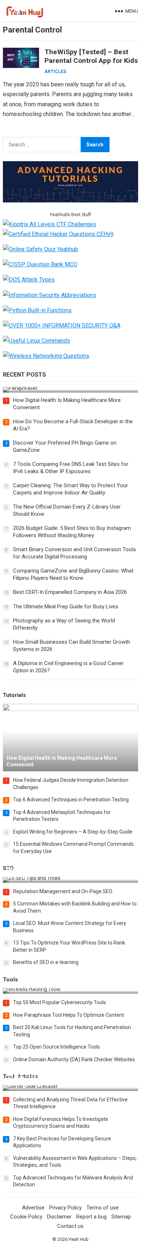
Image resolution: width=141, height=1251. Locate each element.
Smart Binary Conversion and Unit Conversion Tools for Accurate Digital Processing (74, 553)
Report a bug (91, 1216)
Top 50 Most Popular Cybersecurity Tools (59, 1002)
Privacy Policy (65, 1207)
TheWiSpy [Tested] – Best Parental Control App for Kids (91, 56)
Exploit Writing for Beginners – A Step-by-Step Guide (72, 832)
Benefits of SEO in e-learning (45, 962)
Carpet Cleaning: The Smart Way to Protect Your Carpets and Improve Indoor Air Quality (70, 489)
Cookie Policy (26, 1216)
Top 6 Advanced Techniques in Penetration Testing (71, 799)
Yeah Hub (79, 1239)
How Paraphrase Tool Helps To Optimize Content (68, 1015)
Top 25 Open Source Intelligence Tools (56, 1047)
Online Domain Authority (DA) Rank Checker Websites (74, 1059)
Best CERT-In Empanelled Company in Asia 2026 (70, 592)
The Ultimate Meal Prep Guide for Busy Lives (65, 606)
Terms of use (102, 1207)
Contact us (70, 1226)
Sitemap (121, 1216)
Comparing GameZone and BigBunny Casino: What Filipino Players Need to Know (73, 574)
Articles (55, 71)
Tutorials (14, 695)
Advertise (33, 1207)
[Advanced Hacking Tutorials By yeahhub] (70, 200)
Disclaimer (59, 1216)
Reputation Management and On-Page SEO (62, 891)
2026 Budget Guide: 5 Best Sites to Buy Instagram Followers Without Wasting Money (72, 532)
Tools (10, 979)
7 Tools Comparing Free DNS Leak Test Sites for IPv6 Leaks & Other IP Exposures (70, 468)
